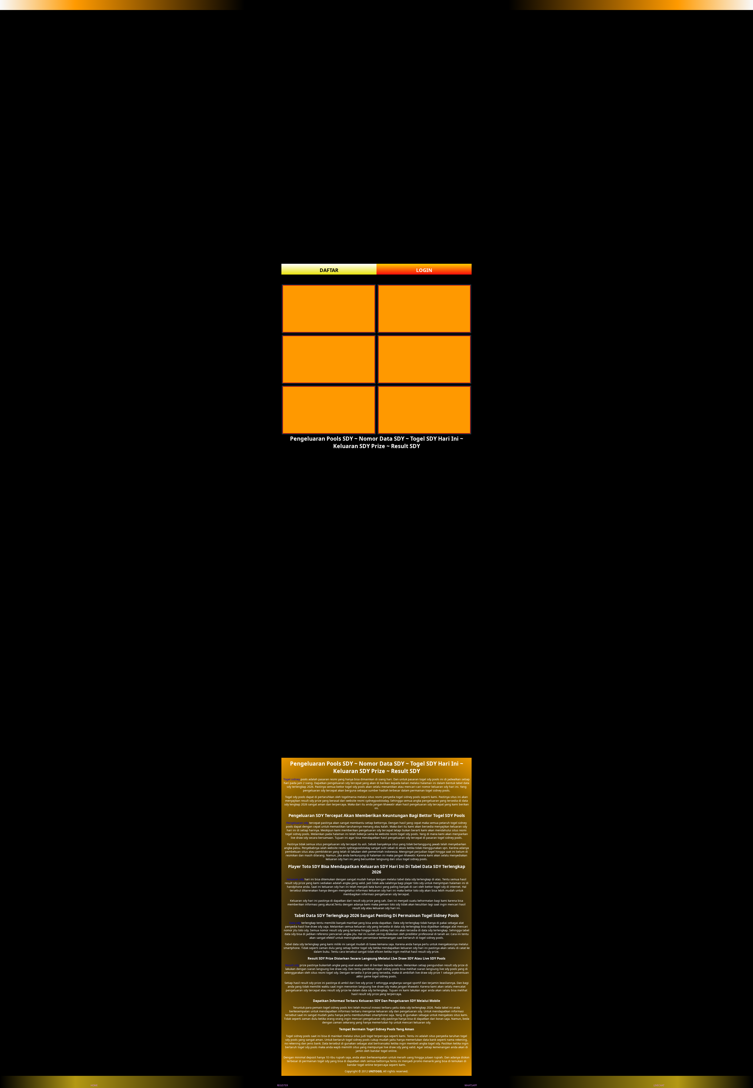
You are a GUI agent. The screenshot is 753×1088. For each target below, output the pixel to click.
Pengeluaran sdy (297, 823)
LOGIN (424, 270)
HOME (94, 1085)
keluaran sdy (295, 879)
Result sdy (292, 965)
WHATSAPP (471, 1085)
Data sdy (295, 923)
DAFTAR (329, 270)
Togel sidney (291, 779)
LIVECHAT (659, 1085)
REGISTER (282, 1085)
